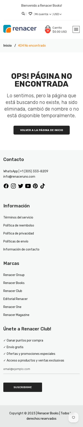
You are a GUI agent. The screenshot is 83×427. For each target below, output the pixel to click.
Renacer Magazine (16, 315)
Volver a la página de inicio (41, 130)
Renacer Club (12, 291)
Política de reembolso (18, 225)
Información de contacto (21, 249)
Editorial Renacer (15, 299)
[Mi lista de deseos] (31, 14)
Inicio (7, 46)
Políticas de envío (15, 241)
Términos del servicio (18, 217)
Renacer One (12, 307)
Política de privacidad (18, 233)
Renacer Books (14, 283)
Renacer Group (14, 275)
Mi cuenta (42, 14)
